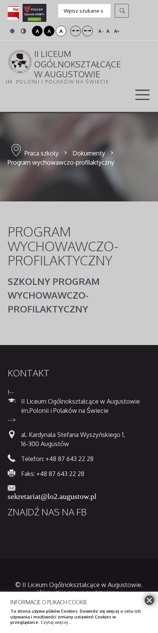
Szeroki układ (87, 31)
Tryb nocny (24, 31)
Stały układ (75, 31)
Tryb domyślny (13, 31)
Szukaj (122, 11)
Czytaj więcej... (56, 622)
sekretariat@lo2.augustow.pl (52, 495)
